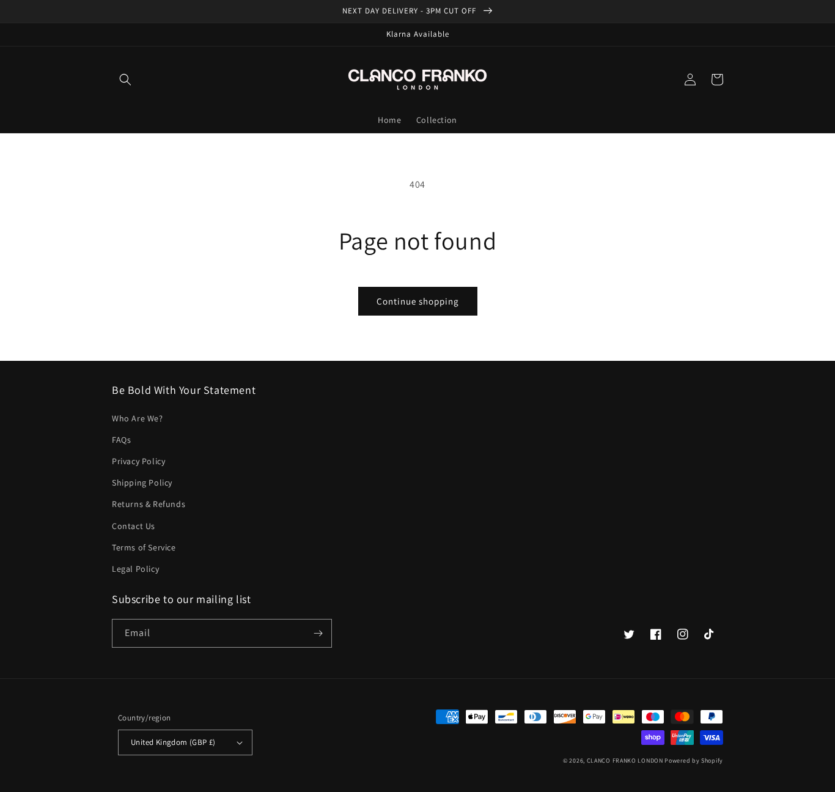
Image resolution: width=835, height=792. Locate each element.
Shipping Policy (142, 482)
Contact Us (133, 525)
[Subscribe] (317, 633)
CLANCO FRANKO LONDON (625, 760)
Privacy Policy (138, 461)
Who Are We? (137, 418)
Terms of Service (144, 547)
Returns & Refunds (148, 503)
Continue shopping (418, 301)
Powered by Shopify (693, 760)
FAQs (121, 439)
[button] (125, 79)
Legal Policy (135, 568)
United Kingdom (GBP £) (173, 742)
